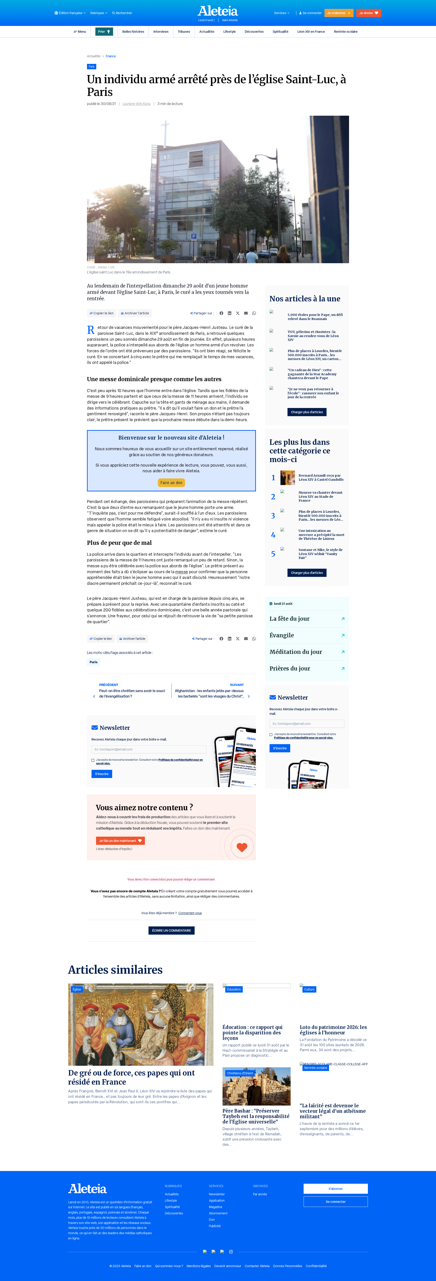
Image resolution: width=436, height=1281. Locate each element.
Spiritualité (280, 31)
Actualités (206, 31)
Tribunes (184, 31)
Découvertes (254, 31)
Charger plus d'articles (307, 412)
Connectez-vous (190, 913)
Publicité (215, 1226)
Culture (309, 989)
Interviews (161, 31)
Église (77, 989)
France (111, 56)
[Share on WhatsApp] (254, 313)
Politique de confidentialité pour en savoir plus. (303, 738)
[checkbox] (93, 760)
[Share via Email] (246, 313)
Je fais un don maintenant (117, 840)
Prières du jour (290, 668)
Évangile (282, 635)
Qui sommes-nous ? (169, 1266)
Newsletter (217, 1194)
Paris (93, 662)
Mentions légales (199, 1266)
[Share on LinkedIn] (229, 313)
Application (217, 1200)
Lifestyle (229, 31)
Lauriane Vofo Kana (137, 103)
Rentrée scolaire (346, 31)
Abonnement (218, 1213)
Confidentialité (316, 1266)
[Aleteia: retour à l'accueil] (218, 10)
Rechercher (124, 13)
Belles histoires (133, 31)
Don (212, 1220)
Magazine (215, 1207)
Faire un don (171, 482)
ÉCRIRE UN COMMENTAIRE (171, 930)
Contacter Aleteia (257, 1266)
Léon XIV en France (311, 31)
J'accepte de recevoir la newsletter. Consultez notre (149, 761)
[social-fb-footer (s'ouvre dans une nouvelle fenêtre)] (214, 1251)
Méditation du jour (296, 652)
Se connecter (312, 13)
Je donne (366, 13)
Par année (260, 1194)
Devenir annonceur (227, 1266)
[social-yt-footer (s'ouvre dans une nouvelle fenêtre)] (205, 1251)
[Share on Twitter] (238, 313)
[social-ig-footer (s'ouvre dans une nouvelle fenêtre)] (231, 1251)
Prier (101, 31)
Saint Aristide (230, 20)
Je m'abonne (336, 13)
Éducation (234, 989)
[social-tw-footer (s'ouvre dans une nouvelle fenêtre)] (222, 1251)
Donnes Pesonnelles (287, 1266)
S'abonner (336, 1188)
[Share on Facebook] (221, 313)
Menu (82, 31)
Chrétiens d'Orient (240, 1073)
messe (181, 571)
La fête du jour (290, 618)
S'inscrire (102, 774)
